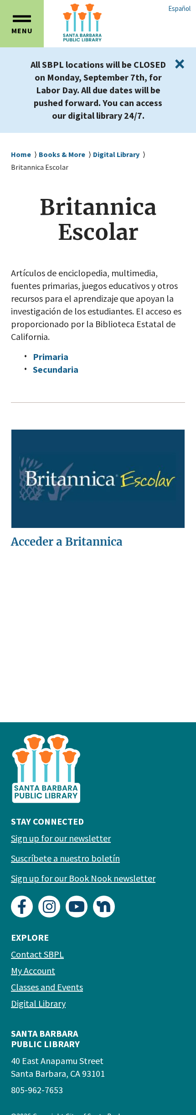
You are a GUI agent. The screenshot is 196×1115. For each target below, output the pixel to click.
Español (179, 8)
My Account (33, 970)
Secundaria (55, 369)
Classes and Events (47, 987)
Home (21, 154)
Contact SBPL (37, 954)
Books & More (62, 154)
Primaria (50, 356)
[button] (22, 23)
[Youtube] (77, 906)
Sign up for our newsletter (61, 838)
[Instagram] (49, 906)
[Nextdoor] (104, 906)
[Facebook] (22, 906)
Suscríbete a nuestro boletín (65, 858)
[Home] (104, 22)
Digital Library (116, 154)
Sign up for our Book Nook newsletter (83, 878)
